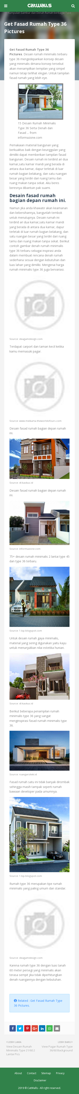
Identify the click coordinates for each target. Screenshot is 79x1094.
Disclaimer (40, 1080)
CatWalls (32, 1088)
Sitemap (46, 1073)
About (18, 1073)
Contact (31, 1073)
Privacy (60, 1073)
